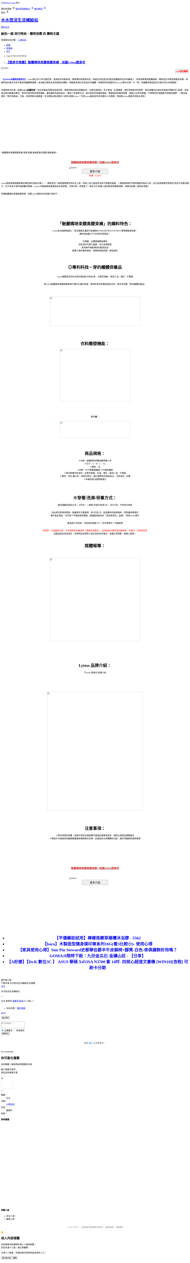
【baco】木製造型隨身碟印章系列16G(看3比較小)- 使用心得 (98, 944)
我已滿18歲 (6, 1258)
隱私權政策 (109, 1227)
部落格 (9, 48)
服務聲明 (119, 1227)
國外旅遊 (21, 1008)
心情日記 (22, 40)
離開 (15, 1258)
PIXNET (76, 1227)
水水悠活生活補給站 (19, 20)
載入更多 (5, 1018)
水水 (3, 986)
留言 (21, 1001)
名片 (8, 51)
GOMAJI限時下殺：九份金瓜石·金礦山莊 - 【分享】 (98, 955)
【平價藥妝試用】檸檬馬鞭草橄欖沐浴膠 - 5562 (98, 938)
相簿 (8, 45)
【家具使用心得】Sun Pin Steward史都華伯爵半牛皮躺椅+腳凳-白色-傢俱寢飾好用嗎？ (97, 950)
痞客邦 (15, 1001)
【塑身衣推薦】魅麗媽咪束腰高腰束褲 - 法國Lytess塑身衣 (45, 62)
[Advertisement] (73, 120)
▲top (3, 1013)
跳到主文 (5, 27)
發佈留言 (5, 1034)
